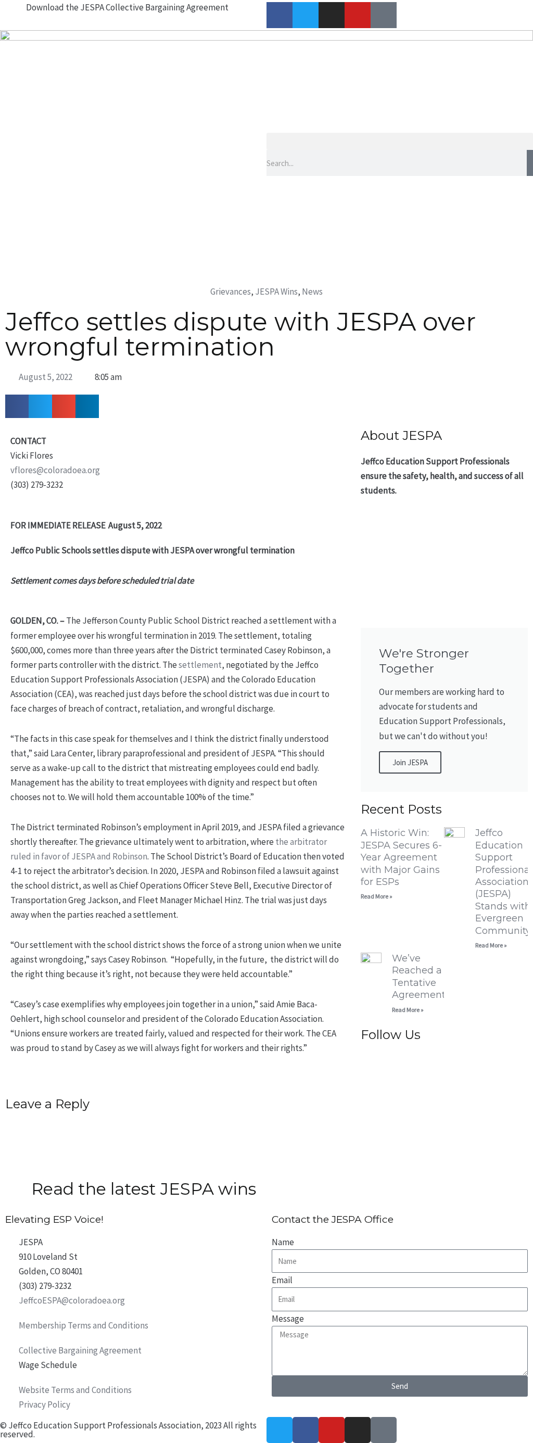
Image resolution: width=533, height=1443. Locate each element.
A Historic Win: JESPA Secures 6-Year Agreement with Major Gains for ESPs (401, 857)
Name (283, 1242)
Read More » (376, 896)
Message (288, 1318)
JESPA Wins (276, 291)
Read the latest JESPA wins (143, 1189)
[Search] (530, 163)
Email (282, 1280)
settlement (200, 664)
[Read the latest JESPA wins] (18, 1191)
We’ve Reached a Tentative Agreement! (420, 977)
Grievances (230, 291)
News (312, 291)
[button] (399, 141)
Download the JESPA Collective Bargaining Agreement (127, 7)
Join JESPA (410, 762)
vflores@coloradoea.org (55, 470)
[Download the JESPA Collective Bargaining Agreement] (13, 13)
